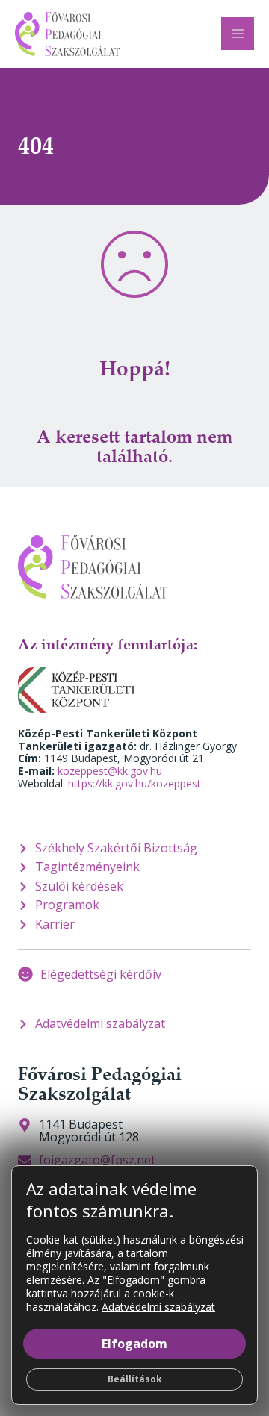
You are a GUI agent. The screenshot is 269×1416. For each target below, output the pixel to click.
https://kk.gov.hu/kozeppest (134, 783)
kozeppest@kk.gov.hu (110, 771)
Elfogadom (134, 1343)
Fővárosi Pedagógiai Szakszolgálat (100, 1083)
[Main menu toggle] (237, 33)
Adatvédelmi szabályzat (158, 1307)
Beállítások (135, 1379)
